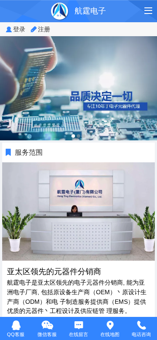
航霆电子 (90, 11)
